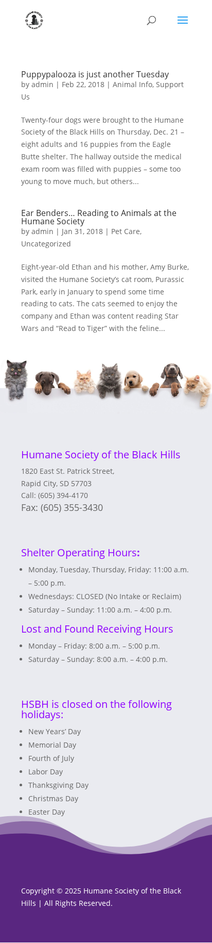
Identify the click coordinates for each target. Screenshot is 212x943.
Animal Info (132, 84)
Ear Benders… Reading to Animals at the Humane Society (98, 217)
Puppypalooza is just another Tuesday (95, 74)
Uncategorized (46, 244)
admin (42, 84)
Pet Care (125, 231)
